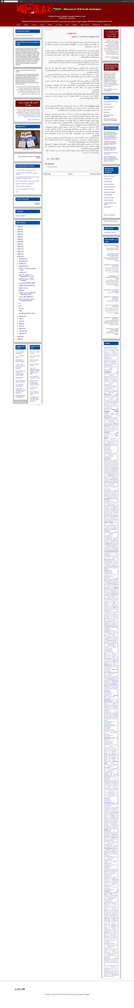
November (22, 261)
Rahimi (107, 822)
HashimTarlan (107, 584)
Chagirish (106, 469)
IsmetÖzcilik (107, 625)
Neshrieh (106, 774)
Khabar (114, 646)
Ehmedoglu (113, 494)
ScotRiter (115, 860)
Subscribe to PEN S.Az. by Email (24, 35)
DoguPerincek (111, 483)
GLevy (113, 558)
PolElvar (106, 814)
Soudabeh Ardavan (109, 189)
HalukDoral (106, 569)
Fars (115, 520)
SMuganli (113, 884)
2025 (19, 229)
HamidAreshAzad (108, 570)
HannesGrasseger (108, 578)
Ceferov (107, 468)
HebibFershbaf (113, 590)
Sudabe (105, 895)
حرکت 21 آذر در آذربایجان (34, 388)
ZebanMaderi (107, 961)
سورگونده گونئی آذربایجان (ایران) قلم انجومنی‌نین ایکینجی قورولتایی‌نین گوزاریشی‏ (27, 177)
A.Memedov (106, 353)
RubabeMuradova (108, 844)
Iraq (116, 621)
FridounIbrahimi (115, 548)
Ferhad (105, 529)
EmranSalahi (107, 508)
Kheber (114, 647)
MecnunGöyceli (115, 687)
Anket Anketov (19, 377)
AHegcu (111, 368)
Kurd (105, 657)
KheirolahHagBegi (108, 648)
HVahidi (108, 613)
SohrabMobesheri (108, 885)
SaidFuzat (106, 851)
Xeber (108, 939)
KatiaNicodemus (115, 642)
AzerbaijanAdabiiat (108, 433)
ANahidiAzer (116, 401)
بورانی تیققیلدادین (114, 56)
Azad (115, 429)
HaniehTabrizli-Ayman (108, 576)
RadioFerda (116, 821)
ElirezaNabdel (107, 500)
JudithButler (106, 639)
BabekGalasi (113, 438)
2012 (19, 339)
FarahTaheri (106, 519)
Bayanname (114, 445)
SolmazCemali (107, 888)
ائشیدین (113, 58)
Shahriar (115, 877)
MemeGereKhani (111, 696)
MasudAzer (106, 680)
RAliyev (105, 823)
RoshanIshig (106, 841)
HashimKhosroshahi (111, 583)
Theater (117, 910)
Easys (114, 487)
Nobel (117, 781)
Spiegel (115, 892)
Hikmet (117, 599)
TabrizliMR (113, 903)
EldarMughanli (107, 498)
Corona (110, 472)
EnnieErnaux (107, 509)
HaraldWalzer (109, 580)
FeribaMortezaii (107, 532)
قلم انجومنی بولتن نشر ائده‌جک (23, 186)
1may (105, 350)
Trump (115, 916)
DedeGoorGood (115, 478)
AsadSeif (106, 413)
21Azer (113, 350)
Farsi (67, 25)
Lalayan (108, 659)
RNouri (105, 839)
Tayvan (115, 906)
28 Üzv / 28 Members (109, 215)
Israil (117, 625)
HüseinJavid (106, 609)
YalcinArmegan (107, 944)
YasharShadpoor (107, 947)
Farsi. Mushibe (109, 524)
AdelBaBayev (113, 361)
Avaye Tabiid (112, 424)
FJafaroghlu (116, 544)
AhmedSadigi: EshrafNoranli (110, 376)
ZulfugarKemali (115, 974)
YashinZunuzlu (107, 948)
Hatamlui (116, 587)
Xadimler (115, 936)
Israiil (113, 625)
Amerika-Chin (113, 395)
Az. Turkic (59, 25)
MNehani (111, 716)
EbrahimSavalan (107, 490)
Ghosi (105, 558)
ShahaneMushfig (108, 874)
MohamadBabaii (107, 723)
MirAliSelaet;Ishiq (108, 712)
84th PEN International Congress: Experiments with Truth (110, 143)
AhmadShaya (107, 373)
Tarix (110, 906)
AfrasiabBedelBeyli (108, 365)
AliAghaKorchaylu (108, 384)
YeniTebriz (113, 950)
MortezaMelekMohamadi (109, 747)
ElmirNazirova (115, 502)
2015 (19, 254)
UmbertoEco (114, 924)
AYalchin (114, 427)
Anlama (105, 405)
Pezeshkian (108, 808)
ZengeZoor (112, 966)
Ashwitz (115, 418)
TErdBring (113, 909)
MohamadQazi (107, 728)
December (22, 258)
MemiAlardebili (107, 698)
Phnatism (114, 809)
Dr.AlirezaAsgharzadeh (109, 484)
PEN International (108, 107)
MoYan (105, 750)
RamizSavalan (109, 826)
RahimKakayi (114, 822)
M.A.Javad (106, 664)
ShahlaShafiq (107, 877)
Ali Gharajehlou (108, 181)
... (104, 209)
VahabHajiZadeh (107, 929)
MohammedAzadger (109, 738)
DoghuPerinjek (115, 482)
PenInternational (107, 801)
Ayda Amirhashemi (109, 184)
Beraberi (106, 461)
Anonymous (107, 245)
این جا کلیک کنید (36, 119)
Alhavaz (111, 383)
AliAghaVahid (107, 385)
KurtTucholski (107, 658)
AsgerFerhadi (114, 414)
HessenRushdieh (111, 596)
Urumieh (106, 927)
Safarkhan (114, 849)
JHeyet (105, 635)
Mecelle (107, 687)
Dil (116, 479)
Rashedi (106, 828)
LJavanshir (114, 661)
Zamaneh (108, 959)
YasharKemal (111, 946)
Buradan (106, 90)
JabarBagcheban (108, 629)
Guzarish (115, 563)
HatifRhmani (109, 588)
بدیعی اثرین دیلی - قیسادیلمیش (19, 352)
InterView (106, 618)
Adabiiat (114, 359)
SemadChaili (106, 867)
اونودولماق (21, 290)
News (114, 775)
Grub (115, 561)
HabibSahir (106, 568)
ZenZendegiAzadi (108, 968)
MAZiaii (107, 683)
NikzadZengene (107, 779)
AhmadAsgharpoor (108, 370)
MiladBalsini (116, 706)
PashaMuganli (107, 797)
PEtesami (116, 807)
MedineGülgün (113, 688)
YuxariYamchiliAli (107, 955)
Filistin (112, 541)
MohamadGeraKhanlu (109, 724)
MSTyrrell (106, 754)
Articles (26, 25)
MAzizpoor (114, 683)
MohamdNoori (107, 731)
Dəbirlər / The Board (109, 176)
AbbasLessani (114, 355)
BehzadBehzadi (107, 458)
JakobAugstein (107, 631)
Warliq (105, 935)
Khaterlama (106, 647)
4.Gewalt (106, 351)
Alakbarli (114, 379)
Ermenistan (106, 515)
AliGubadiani (111, 392)
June (20, 321)
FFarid (114, 539)
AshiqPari (115, 417)
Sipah (105, 884)
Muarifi (105, 755)
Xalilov (105, 938)
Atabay (117, 420)
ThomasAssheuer (115, 911)
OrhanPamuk (111, 793)
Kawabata (107, 643)
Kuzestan (115, 658)
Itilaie (107, 627)
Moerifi (115, 718)
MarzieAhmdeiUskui (111, 679)
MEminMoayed (107, 699)
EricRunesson (109, 512)
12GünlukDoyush (108, 348)
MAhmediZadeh (107, 670)
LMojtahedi (106, 662)
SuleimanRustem (109, 896)
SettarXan (114, 870)
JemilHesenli (116, 632)
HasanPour (116, 581)
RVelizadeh (108, 847)
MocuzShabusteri (115, 717)
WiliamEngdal (107, 936)
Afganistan (106, 364)
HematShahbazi (113, 594)
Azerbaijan (107, 432)
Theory (107, 911)
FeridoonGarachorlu (108, 535)
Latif (113, 659)
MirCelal (117, 712)
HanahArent (106, 574)
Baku (115, 443)
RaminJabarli (113, 823)
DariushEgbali (115, 474)
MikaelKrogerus (107, 706)
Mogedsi (106, 720)
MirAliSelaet (106, 710)
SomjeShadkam (107, 892)
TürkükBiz (108, 921)
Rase (115, 826)
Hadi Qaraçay (107, 207)
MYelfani (112, 763)
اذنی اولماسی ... (23, 272)
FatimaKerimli (116, 525)
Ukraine (113, 922)
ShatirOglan (106, 880)
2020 (19, 241)
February (22, 331)
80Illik (114, 351)
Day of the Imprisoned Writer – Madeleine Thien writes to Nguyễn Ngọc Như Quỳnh (111, 159)
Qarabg (105, 818)
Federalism (106, 528)
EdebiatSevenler (107, 493)
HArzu (115, 580)
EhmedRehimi (107, 495)
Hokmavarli (114, 605)
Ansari (110, 405)
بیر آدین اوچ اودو (23, 287)
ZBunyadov (114, 959)
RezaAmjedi (106, 834)
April (20, 326)
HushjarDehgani (107, 610)
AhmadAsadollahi (108, 369)
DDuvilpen (106, 478)
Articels (114, 409)
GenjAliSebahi (107, 554)
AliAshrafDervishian (108, 388)
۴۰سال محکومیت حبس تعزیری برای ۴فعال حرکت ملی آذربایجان (34, 399)
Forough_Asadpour (111, 546)
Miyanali (115, 714)
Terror (111, 910)
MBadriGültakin (113, 684)
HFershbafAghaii (107, 598)
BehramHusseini (107, 449)
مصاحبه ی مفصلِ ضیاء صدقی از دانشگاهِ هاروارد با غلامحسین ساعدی (34, 382)
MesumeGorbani (108, 701)
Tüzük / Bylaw (107, 104)
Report (115, 832)
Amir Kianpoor (115, 397)
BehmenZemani (107, 446)
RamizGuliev (106, 825)
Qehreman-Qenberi (114, 818)
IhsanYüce (106, 614)
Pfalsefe (115, 808)
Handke (114, 574)
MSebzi (105, 753)
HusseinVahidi (115, 611)
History (107, 600)
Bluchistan (116, 463)
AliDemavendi (115, 391)
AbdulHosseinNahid (108, 358)
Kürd (113, 657)
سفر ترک (21, 308)
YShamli (114, 951)
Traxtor (105, 916)
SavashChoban (111, 858)
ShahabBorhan (112, 873)
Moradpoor (116, 744)
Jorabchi (108, 638)
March (21, 328)
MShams (114, 753)
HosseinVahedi (107, 607)
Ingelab (108, 617)
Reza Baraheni (108, 179)
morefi (111, 746)
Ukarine (115, 921)
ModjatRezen (109, 718)
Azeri (115, 433)
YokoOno (106, 951)
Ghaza (114, 557)
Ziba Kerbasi (108, 972)
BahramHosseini (111, 442)
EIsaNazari (116, 495)
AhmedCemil (116, 373)
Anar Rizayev (113, 402)
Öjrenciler (116, 785)
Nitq (115, 779)
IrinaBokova (106, 622)
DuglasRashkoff (115, 486)
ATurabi (105, 424)
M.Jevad (115, 666)
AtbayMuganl (111, 421)
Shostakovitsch (107, 881)
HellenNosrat (114, 592)
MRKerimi (106, 751)
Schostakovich (107, 860)
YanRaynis (116, 944)
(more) (117, 249)
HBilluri (115, 588)
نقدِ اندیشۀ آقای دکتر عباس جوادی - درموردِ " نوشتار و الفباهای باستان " (20, 373)
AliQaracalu (107, 394)
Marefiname (111, 677)
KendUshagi (106, 646)
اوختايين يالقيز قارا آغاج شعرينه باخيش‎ (20, 381)
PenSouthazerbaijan (109, 803)
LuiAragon (114, 662)
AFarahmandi (113, 362)
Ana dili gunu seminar (115, 329)
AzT (117, 436)
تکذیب (17, 191)
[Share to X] (55, 159)
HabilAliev (114, 568)
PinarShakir (106, 811)
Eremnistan (114, 509)
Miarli (114, 703)
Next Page (47, 174)
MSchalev (114, 751)
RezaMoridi (108, 836)
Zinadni (115, 972)
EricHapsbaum (107, 510)
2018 (19, 246)
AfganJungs (114, 364)
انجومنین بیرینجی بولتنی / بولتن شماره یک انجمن (27, 181)
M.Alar (114, 664)
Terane (115, 907)
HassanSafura (107, 587)
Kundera (115, 655)
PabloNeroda (107, 794)
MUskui (113, 759)
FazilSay (114, 526)
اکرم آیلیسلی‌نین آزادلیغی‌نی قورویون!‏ (24, 183)
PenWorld (114, 804)
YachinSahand (107, 942)
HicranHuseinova (109, 599)
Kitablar (113, 654)
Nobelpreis (107, 782)
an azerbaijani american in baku (112, 277)
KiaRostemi (113, 653)
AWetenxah (114, 425)
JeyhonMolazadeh (111, 633)
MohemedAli (106, 739)
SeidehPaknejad (107, 866)
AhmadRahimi (107, 372)
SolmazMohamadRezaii (109, 889)
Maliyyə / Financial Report (111, 221)
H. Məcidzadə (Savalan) (110, 565)
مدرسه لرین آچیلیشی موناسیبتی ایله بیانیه (25, 170)
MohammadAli (115, 731)
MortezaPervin (107, 749)
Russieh (117, 845)
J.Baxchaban (107, 628)
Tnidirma (107, 913)
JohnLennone (115, 636)
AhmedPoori (111, 375)
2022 (19, 236)
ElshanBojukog (111, 504)
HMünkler (106, 603)
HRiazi (114, 607)
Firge (117, 541)
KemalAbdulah (115, 643)
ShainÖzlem (114, 878)
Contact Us (107, 25)
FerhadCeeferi (113, 529)
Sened (115, 869)
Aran (115, 406)
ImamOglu (114, 614)
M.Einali (106, 665)
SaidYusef (114, 852)
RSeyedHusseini (111, 843)
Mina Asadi (108, 709)
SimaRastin (114, 882)
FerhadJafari (107, 531)
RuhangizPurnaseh (108, 845)
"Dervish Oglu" (108, 347)
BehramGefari (107, 448)
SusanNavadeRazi (111, 898)
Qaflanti (105, 817)
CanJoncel (106, 467)
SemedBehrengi (107, 869)
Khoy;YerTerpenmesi (108, 651)
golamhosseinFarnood (109, 559)
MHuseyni (106, 703)
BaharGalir (116, 441)
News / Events (85, 25)
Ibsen (114, 613)
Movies (114, 749)
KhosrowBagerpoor (108, 650)
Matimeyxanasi (115, 680)
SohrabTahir (106, 887)
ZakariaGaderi (107, 957)
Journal (114, 638)
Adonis (105, 362)
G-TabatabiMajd (109, 550)
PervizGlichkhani (107, 805)
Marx (117, 677)
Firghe (107, 543)
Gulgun (117, 562)
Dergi (106, 479)
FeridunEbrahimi (107, 536)
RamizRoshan (115, 825)
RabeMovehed (107, 821)
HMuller (114, 602)
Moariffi (107, 717)
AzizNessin (106, 435)
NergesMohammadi (108, 771)
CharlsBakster (114, 471)
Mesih (115, 699)
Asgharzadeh (107, 417)
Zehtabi (114, 961)
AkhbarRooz (106, 379)
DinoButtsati (116, 480)
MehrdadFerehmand (108, 692)
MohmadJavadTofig (108, 743)
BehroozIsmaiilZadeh (108, 456)
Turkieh (113, 918)
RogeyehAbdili (113, 839)
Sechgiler (106, 862)
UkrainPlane (106, 924)
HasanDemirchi (107, 581)
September (22, 266)
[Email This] (51, 159)
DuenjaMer (106, 486)
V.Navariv (106, 928)
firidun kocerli (115, 543)
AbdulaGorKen (107, 357)
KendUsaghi (111, 644)
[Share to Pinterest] (59, 159)
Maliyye (105, 677)
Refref (114, 829)
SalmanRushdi (113, 854)
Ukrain (105, 922)
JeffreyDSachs (107, 632)
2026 (19, 226)
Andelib (114, 404)
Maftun (114, 669)
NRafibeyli (108, 783)
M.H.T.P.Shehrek (115, 665)
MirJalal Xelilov (115, 713)
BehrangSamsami (108, 452)
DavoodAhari (114, 476)
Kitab (105, 654)
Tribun (110, 916)
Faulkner (108, 526)
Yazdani (105, 950)
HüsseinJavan (107, 611)
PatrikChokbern (107, 798)
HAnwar (116, 579)
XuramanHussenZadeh (109, 940)
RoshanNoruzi (115, 841)
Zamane (117, 958)
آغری (20, 305)
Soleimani (114, 887)
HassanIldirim (115, 584)
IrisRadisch (114, 622)
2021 (19, 239)
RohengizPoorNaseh (108, 840)
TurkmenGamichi (115, 920)
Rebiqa (115, 828)
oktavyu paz (111, 786)
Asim (105, 420)
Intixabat (112, 618)
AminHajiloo (106, 397)
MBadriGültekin (107, 685)
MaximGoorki (115, 681)
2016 (19, 251)
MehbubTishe (107, 690)
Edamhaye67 (109, 491)
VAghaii (114, 928)
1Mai (115, 348)
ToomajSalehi (114, 914)
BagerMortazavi (107, 441)
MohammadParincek (108, 735)
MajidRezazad (111, 673)
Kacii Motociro (115, 639)
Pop (116, 814)
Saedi (107, 849)
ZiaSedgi (106, 970)
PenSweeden (107, 804)
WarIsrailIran (114, 933)
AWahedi (106, 425)
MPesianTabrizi (113, 750)
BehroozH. (111, 454)
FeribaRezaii (116, 532)
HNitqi (114, 603)
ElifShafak (114, 498)
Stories (42, 25)
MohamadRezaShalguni (109, 729)
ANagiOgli (108, 401)
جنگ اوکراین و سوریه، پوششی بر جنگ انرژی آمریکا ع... (27, 293)
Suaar (115, 894)
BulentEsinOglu (113, 464)
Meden (106, 688)
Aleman (107, 381)
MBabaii (105, 684)
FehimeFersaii (114, 528)
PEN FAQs (106, 112)
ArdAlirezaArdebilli (108, 408)
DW (107, 487)
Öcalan (105, 785)
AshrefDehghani (107, 418)
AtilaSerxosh (106, 422)
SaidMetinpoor (113, 851)
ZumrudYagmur (108, 976)
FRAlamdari (116, 547)
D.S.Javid (116, 472)
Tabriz (105, 903)
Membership (96, 25)
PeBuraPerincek (107, 800)
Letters (107, 661)
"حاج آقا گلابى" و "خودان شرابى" (19, 385)
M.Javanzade (108, 666)
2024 (19, 231)
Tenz (110, 907)
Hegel (105, 591)
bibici (105, 463)
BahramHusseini (107, 443)
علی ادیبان (108, 305)
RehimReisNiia (107, 830)
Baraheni (106, 445)
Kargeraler (106, 642)
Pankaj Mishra (115, 794)
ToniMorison (106, 914)
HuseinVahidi (114, 609)
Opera (117, 792)
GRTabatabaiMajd (108, 561)
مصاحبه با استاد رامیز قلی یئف (27, 313)
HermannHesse (115, 595)
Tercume (106, 909)
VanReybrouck (107, 931)
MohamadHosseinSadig (109, 725)
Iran (118, 618)
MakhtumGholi (107, 676)
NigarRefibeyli (107, 778)
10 (116, 347)
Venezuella (106, 932)
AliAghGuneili (115, 385)
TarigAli (105, 906)
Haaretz (105, 566)
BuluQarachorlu (107, 465)
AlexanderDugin (115, 381)
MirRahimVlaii (108, 714)
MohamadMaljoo (107, 727)
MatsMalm (108, 681)
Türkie (105, 918)
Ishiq (105, 624)
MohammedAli (107, 736)
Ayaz (105, 428)
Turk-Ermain (106, 917)
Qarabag (113, 817)
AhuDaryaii (106, 377)
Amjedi (111, 398)
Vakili (115, 929)
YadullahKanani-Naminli (109, 943)
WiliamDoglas (113, 935)
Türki (114, 917)
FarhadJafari (109, 520)
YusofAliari (116, 953)
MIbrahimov (106, 705)
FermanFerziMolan (108, 537)
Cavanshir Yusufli (115, 467)
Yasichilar (115, 948)
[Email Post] (47, 158)
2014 (19, 256)
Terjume (106, 910)
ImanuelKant (107, 616)
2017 (19, 249)
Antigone (116, 405)
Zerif (116, 968)
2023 (19, 234)
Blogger (87, 994)
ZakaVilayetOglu (107, 958)
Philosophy (106, 809)
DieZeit (111, 479)
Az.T (110, 429)
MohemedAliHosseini (108, 740)
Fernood (117, 537)
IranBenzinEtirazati (111, 620)
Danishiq (108, 474)
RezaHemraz (115, 834)
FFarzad (106, 540)
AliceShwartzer (115, 390)
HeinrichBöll (106, 592)
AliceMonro (106, 390)
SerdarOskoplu (107, 870)
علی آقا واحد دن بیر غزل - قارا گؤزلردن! (35, 377)
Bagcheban (113, 439)
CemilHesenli (114, 468)
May (20, 323)
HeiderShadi (113, 591)
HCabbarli (106, 590)
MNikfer (117, 716)
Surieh (117, 896)
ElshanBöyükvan (107, 505)
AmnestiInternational (108, 399)
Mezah (115, 702)
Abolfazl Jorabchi (108, 200)
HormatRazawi (113, 606)
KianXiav (106, 653)
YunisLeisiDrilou (107, 953)
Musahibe (113, 758)
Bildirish (110, 463)
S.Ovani (115, 847)
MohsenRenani (107, 744)
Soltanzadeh (107, 891)
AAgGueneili (106, 354)
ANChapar (106, 404)
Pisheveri (114, 811)
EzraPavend (113, 517)
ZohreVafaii (111, 973)
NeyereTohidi (107, 777)
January (21, 333)
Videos (50, 25)
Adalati (105, 361)
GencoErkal (114, 552)
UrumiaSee (113, 925)
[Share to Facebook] (57, 159)
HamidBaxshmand (108, 572)
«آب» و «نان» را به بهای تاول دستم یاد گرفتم (34, 393)
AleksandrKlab (115, 380)
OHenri (110, 785)
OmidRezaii (108, 789)
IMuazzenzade (115, 616)
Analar (106, 402)
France (107, 548)
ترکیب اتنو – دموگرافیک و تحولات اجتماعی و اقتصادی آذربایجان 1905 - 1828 (35, 370)
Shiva (113, 880)
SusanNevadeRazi (108, 899)
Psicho (105, 815)
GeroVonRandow (108, 555)
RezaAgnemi (114, 833)
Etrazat (105, 517)
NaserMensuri (107, 768)
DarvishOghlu (111, 475)
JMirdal (113, 635)
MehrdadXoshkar (108, 694)
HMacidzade (106, 602)
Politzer (111, 814)
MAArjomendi (107, 669)
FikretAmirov (106, 541)
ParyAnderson (111, 796)
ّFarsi (115, 522)
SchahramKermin (108, 859)
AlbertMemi (106, 380)
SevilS (105, 871)
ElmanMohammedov (108, 501)
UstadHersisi (113, 927)
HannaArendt (107, 577)
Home (18, 25)
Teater (105, 907)
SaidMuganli (106, 852)
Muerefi (105, 757)
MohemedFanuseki (108, 742)
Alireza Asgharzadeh (109, 187)
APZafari (108, 406)
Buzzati (115, 465)
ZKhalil (105, 973)
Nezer (115, 777)
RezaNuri (115, 836)
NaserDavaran (107, 767)
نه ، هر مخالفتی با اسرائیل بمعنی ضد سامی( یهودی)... (27, 275)
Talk (115, 905)
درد (19, 303)
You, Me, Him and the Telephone (20, 396)
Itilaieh (114, 627)
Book (106, 464)
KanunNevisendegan (111, 640)
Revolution (106, 833)
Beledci (114, 460)
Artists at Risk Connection (110, 152)
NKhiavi (105, 781)
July (20, 318)
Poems (34, 25)
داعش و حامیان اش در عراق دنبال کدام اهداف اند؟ (26, 299)
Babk (105, 439)
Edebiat (115, 491)
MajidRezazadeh (107, 675)
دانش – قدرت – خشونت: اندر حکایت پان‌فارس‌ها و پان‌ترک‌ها (20, 366)
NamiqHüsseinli (111, 766)
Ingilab (114, 617)
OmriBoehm (111, 790)
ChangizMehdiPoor (114, 469)
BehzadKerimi (107, 460)
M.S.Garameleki (107, 668)
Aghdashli (116, 366)
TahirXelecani (107, 905)
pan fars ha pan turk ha (116, 265)
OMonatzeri (116, 789)
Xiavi (115, 939)
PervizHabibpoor (107, 807)
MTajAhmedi (114, 754)
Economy (116, 490)
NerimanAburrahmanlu (109, 772)
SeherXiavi (114, 865)
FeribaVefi (111, 533)
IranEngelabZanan (108, 621)
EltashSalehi (106, 506)
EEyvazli (106, 494)
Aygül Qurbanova (112, 428)
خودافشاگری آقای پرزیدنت (26, 296)
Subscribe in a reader (110, 232)
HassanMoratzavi (111, 585)
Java (115, 631)
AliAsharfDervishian (111, 387)
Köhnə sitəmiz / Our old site (111, 101)
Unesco (105, 925)
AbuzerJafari (106, 359)
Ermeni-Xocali (113, 513)
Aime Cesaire (114, 377)
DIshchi (107, 482)
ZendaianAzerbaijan (114, 962)
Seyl (105, 873)
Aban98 (114, 354)
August (21, 316)
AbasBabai (106, 355)
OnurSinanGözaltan (108, 792)
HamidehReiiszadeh (108, 573)
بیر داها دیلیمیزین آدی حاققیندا (27, 285)
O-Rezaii (115, 783)
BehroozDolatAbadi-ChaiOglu (110, 453)
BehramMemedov (108, 450)
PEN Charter (107, 109)
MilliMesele (116, 707)
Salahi (105, 854)
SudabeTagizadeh (114, 895)
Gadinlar (116, 550)
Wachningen (106, 933)
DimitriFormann (107, 480)
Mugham (114, 757)
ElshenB (115, 505)
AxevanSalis (106, 427)
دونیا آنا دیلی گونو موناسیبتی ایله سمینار (25, 189)
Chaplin (107, 471)
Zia (115, 969)
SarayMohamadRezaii (109, 856)
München (106, 758)
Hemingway (106, 595)
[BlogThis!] (53, 159)
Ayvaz (105, 429)
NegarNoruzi (111, 770)
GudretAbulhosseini (108, 562)
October (21, 263)
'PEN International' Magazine (109, 115)
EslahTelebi (114, 515)
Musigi (105, 759)
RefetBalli (106, 829)
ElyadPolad (114, 506)
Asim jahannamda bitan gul (113, 254)
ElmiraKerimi (106, 502)
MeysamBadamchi (108, 702)
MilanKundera (108, 707)
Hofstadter (106, 605)
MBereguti (116, 685)
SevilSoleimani (113, 871)
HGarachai (116, 598)
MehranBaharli (107, 691)
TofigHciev (114, 913)
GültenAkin (108, 563)
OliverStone (116, 788)
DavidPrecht (106, 476)
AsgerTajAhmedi (107, 415)
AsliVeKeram (110, 420)
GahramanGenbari (111, 551)
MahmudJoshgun (108, 672)
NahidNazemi (107, 764)
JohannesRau (107, 636)
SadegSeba (116, 848)
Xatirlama (116, 938)
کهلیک (20, 310)
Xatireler (110, 938)
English (74, 25)
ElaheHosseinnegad (111, 497)
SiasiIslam (107, 882)
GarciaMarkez (107, 552)
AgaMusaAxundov (108, 366)
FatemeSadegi (107, 525)
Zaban (115, 955)
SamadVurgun (107, 855)
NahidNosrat (116, 764)
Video (114, 932)
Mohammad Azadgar (109, 192)
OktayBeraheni (107, 788)
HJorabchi (114, 600)
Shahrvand (106, 878)
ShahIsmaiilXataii (108, 875)
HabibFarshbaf (113, 566)
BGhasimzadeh (113, 461)
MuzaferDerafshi (107, 761)
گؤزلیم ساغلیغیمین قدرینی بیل (27, 282)
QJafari (107, 819)
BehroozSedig (107, 457)
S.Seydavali (107, 848)
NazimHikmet (115, 768)
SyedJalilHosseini (108, 902)
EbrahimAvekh (107, 489)
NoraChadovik (115, 782)
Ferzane (108, 539)
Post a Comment (52, 167)
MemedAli (116, 695)
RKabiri (113, 837)
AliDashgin (107, 391)
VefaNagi (115, 931)
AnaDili (117, 399)
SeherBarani (106, 865)
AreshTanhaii (107, 409)
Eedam (115, 493)
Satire (117, 856)
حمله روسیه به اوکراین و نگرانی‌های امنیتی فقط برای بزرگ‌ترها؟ (20, 391)
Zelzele (105, 962)
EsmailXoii (106, 516)
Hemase (106, 594)
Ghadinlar (116, 555)
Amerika (106, 395)
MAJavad (116, 672)
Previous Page (95, 174)
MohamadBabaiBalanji (109, 721)
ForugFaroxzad (107, 547)
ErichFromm (116, 510)
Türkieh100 (106, 920)
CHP (105, 472)
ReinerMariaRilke (107, 832)
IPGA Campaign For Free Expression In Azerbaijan (110, 119)
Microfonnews (114, 705)
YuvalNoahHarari (111, 954)
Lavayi (117, 659)
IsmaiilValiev (113, 624)
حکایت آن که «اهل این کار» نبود (34, 360)
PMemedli (106, 812)
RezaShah (106, 837)
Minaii (115, 709)
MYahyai (116, 761)
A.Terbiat (114, 353)
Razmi (110, 828)
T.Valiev (115, 902)
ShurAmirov (116, 881)
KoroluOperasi (107, 655)
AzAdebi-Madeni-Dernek (109, 431)
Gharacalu (108, 557)
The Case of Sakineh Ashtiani (19, 360)
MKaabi (105, 716)
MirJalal (107, 713)
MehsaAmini (106, 695)
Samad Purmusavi (109, 197)
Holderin (106, 606)
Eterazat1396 (113, 516)
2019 (19, 244)
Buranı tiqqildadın (108, 89)
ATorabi (114, 422)
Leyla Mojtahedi (108, 195)
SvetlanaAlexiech (108, 900)
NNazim (111, 781)
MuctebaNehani (113, 755)
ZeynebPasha (107, 969)
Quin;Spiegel (114, 819)
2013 (19, 336)
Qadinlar (113, 815)
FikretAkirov (113, 540)
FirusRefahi (108, 544)
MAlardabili (114, 676)
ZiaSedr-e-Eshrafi (115, 970)
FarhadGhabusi (115, 519)
